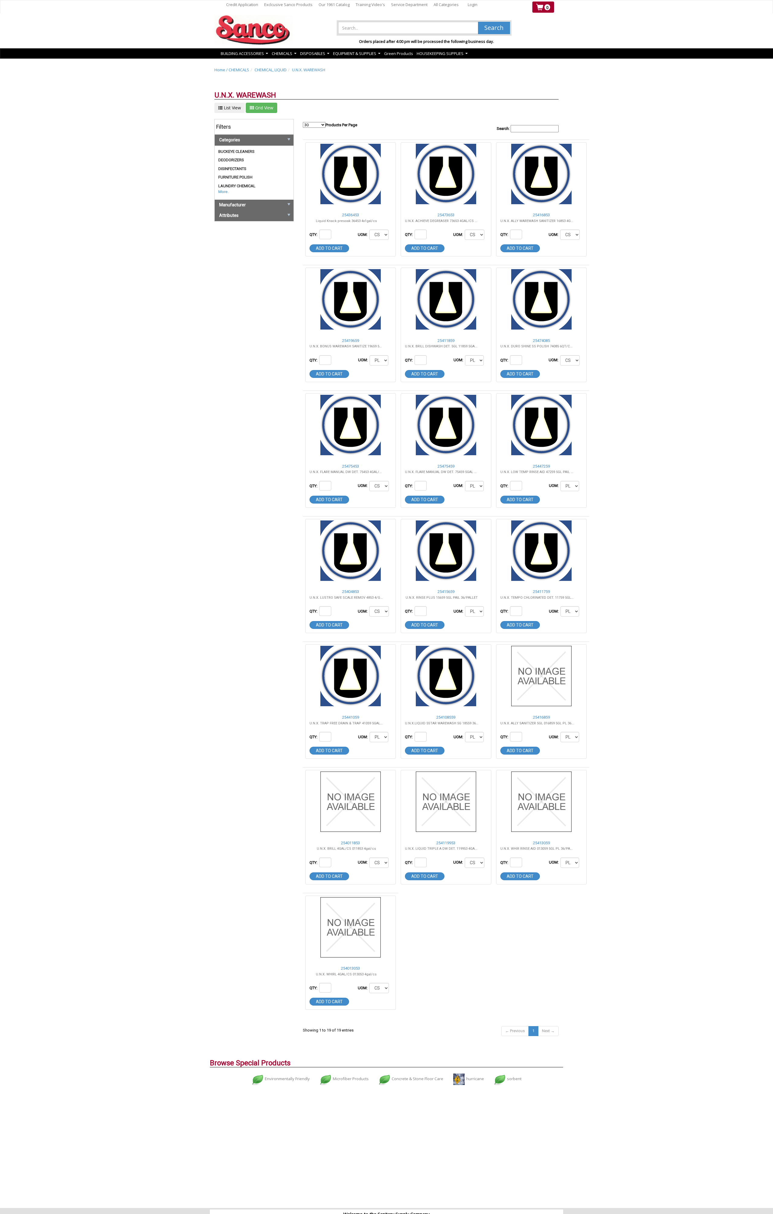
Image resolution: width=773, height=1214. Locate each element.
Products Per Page (341, 125)
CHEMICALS (239, 69)
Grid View (263, 108)
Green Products (398, 53)
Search (494, 28)
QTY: (314, 234)
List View (232, 108)
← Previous (515, 1031)
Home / (221, 69)
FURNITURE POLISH (235, 177)
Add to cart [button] (329, 248)
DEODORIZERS (231, 160)
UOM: (363, 234)
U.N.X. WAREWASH (308, 69)
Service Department (409, 4)
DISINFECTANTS (232, 168)
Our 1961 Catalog (334, 4)
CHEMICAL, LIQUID (271, 69)
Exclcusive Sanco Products (288, 4)
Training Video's (370, 4)
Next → (548, 1031)
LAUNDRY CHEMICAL (236, 186)
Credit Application (242, 4)
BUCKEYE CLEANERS (236, 151)
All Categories (446, 4)
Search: (504, 128)
